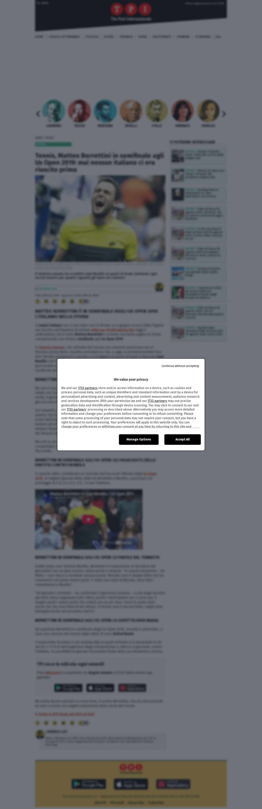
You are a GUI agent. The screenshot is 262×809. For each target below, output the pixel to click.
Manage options (139, 439)
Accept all (182, 439)
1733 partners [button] (87, 388)
